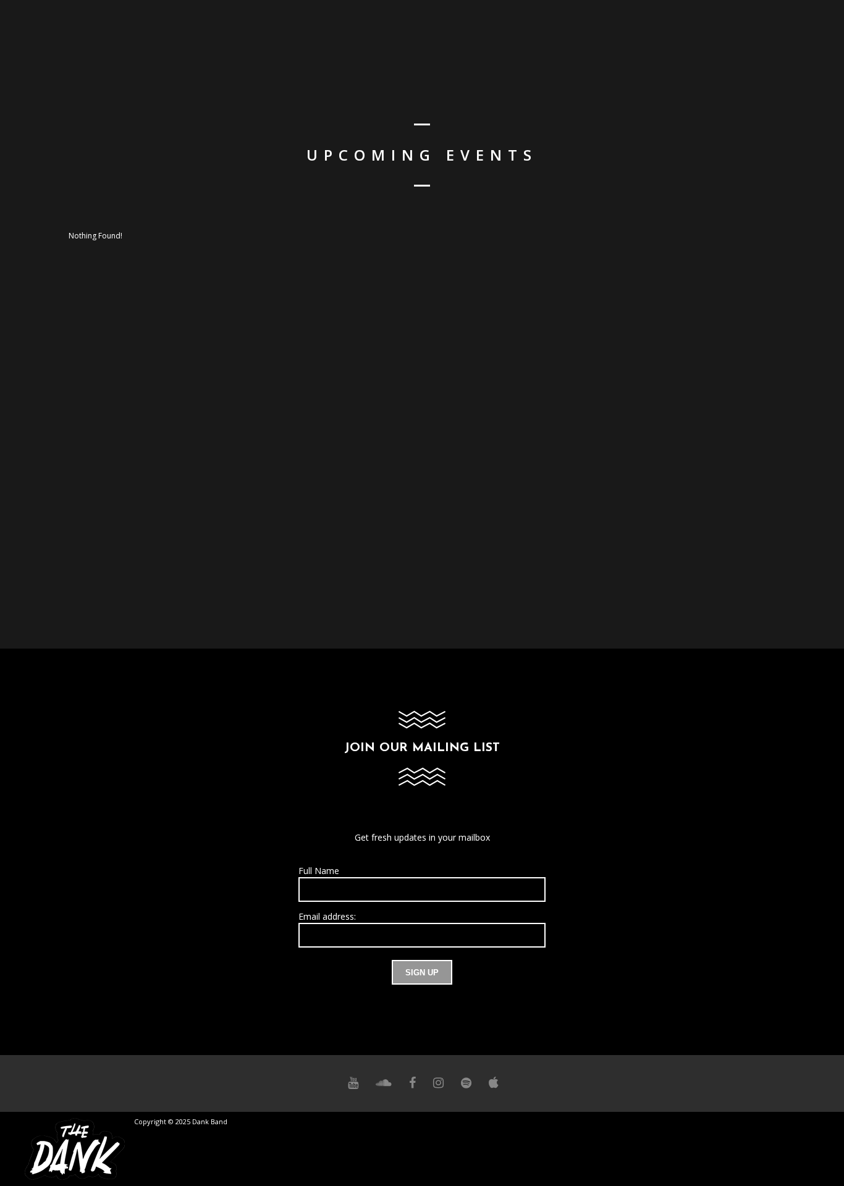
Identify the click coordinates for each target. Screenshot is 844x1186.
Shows (660, 40)
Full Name (318, 871)
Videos (762, 40)
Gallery (711, 40)
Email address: (327, 916)
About (612, 40)
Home (566, 40)
